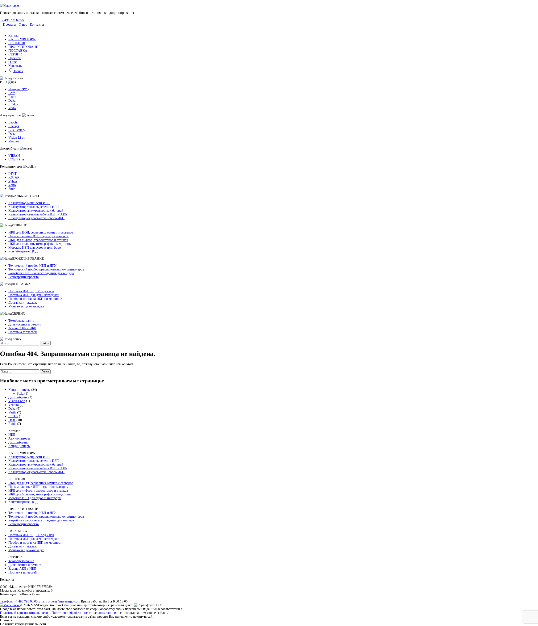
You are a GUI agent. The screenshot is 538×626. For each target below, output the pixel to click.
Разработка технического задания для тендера (41, 273)
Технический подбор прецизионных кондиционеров (46, 269)
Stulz (11, 188)
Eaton (12, 96)
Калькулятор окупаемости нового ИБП (36, 218)
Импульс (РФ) (18, 89)
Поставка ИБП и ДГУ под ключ (31, 291)
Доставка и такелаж (22, 302)
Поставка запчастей (22, 332)
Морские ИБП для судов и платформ (34, 247)
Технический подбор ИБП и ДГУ (32, 265)
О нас (23, 24)
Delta (12, 100)
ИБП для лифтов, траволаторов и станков (38, 240)
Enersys (13, 126)
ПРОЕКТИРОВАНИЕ (24, 47)
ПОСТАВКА (17, 50)
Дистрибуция (18, 397)
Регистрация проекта (23, 277)
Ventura (13, 141)
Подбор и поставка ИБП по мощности (35, 299)
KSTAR (14, 177)
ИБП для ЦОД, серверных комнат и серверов (40, 232)
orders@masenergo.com (59, 601)
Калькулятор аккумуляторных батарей (35, 210)
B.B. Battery (16, 130)
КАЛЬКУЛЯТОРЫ (22, 39)
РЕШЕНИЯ (16, 43)
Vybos (12, 181)
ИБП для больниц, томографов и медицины (39, 243)
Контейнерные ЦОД (23, 251)
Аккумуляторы (19, 438)
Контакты (37, 24)
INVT (12, 173)
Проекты (9, 24)
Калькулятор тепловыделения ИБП (33, 207)
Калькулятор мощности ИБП (29, 203)
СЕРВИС (15, 54)
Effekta (13, 104)
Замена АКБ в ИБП (22, 328)
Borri (11, 93)
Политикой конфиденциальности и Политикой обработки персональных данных (58, 612)
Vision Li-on (16, 137)
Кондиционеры (19, 389)
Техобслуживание (21, 320)
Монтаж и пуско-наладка (26, 306)
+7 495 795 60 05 (12, 20)
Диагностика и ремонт (24, 324)
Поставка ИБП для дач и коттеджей (33, 295)
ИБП (11, 434)
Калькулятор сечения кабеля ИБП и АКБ (37, 214)
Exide (12, 423)
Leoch (12, 122)
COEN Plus (16, 159)
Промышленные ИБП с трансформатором (38, 236)
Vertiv (12, 108)
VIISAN (14, 155)
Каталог (14, 35)
